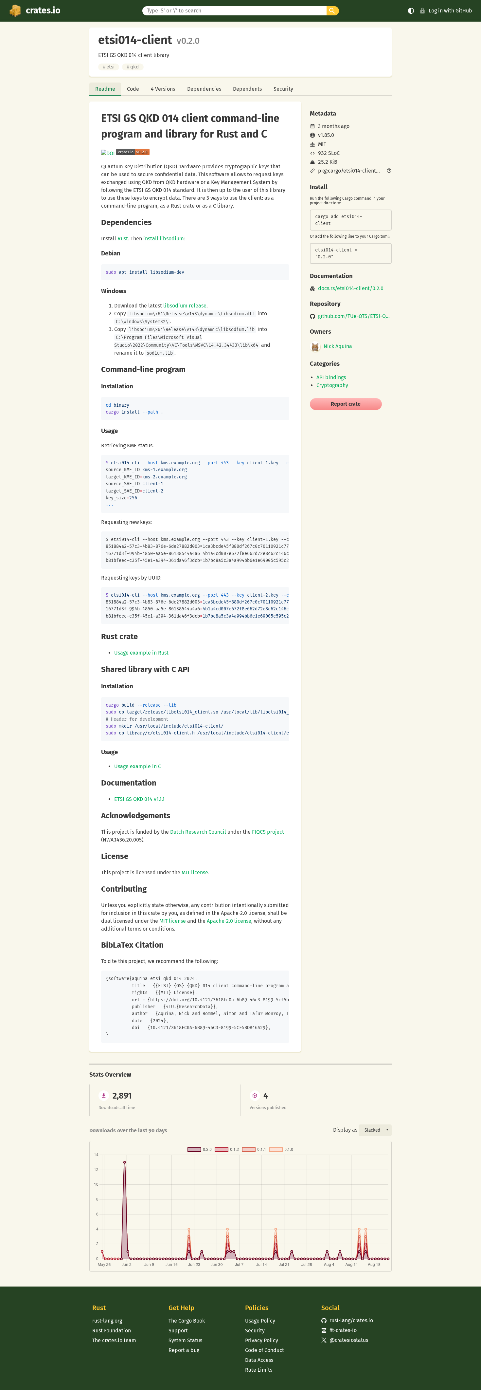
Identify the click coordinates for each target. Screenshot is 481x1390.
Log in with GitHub (450, 11)
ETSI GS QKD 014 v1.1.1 (139, 799)
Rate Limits (258, 1370)
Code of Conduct (264, 1350)
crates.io (43, 10)
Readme (105, 89)
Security (283, 89)
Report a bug (184, 1350)
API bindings (331, 377)
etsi (109, 67)
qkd (133, 67)
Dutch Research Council (198, 832)
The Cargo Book (187, 1321)
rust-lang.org (107, 1321)
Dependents (247, 89)
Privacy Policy (261, 1340)
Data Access (259, 1360)
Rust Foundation (111, 1330)
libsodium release (184, 306)
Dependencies (204, 89)
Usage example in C (137, 766)
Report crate (346, 404)
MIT (322, 144)
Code (133, 89)
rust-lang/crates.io (347, 1320)
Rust (122, 238)
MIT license (195, 872)
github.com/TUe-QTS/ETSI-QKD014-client (355, 316)
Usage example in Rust (141, 653)
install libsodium (163, 238)
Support (178, 1330)
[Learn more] (389, 171)
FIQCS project (268, 832)
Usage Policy (260, 1321)
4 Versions (163, 89)
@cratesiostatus (344, 1340)
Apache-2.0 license (229, 921)
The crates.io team (114, 1340)
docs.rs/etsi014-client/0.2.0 (350, 288)
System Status (185, 1340)
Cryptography (332, 385)
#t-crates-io (339, 1330)
